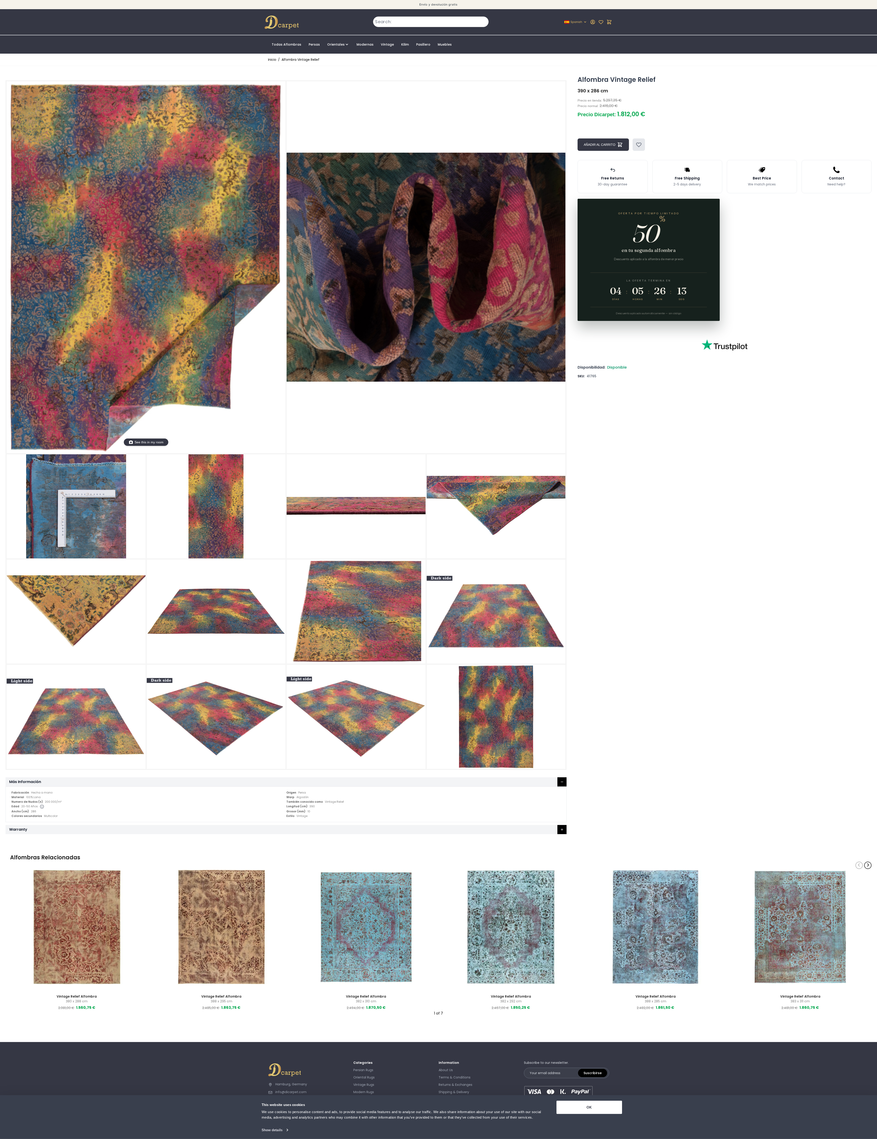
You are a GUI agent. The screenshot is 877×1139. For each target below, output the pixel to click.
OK (589, 1107)
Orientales (336, 44)
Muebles (445, 44)
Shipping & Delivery (454, 1092)
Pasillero (423, 44)
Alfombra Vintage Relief (300, 59)
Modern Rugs (363, 1092)
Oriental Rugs (364, 1077)
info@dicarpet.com (291, 1092)
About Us (446, 1070)
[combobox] (430, 22)
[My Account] (592, 22)
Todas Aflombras (286, 44)
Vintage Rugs (363, 1084)
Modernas (365, 44)
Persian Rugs (363, 1070)
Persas (314, 44)
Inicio (272, 59)
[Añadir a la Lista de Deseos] (639, 144)
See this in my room (149, 442)
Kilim (405, 44)
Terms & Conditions (454, 1077)
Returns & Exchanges (455, 1084)
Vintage (387, 44)
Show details (272, 1130)
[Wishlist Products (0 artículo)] (601, 22)
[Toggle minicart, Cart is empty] (609, 22)
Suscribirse (593, 1073)
